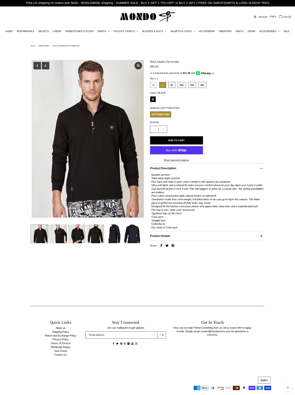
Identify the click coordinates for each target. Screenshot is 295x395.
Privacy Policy (61, 339)
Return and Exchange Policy (60, 335)
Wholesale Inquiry (61, 347)
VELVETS (43, 31)
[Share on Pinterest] (172, 245)
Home (33, 46)
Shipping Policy (60, 331)
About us (61, 327)
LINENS (57, 31)
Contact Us (60, 354)
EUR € (273, 16)
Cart (286, 16)
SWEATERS (225, 31)
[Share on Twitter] (167, 245)
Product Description (163, 168)
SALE (287, 31)
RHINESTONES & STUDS (79, 31)
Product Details (160, 236)
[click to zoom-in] (138, 65)
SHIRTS (101, 31)
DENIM (251, 31)
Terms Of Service (61, 343)
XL (171, 85)
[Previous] (37, 65)
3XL (192, 85)
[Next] (45, 65)
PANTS (239, 31)
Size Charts (60, 350)
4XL (202, 85)
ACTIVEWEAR (207, 31)
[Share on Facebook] (161, 245)
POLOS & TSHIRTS (124, 31)
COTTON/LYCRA (160, 114)
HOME (9, 31)
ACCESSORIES (267, 31)
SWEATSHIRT (44, 46)
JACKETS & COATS (181, 31)
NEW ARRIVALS (25, 31)
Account (263, 16)
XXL (182, 85)
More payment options (176, 160)
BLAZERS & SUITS (152, 31)
